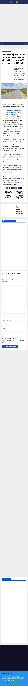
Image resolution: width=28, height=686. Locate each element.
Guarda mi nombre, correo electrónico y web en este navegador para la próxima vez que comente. (13, 340)
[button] (23, 43)
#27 (24, 71)
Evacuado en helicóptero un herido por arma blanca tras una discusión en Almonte (9, 194)
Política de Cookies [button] (6, 683)
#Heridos (23, 75)
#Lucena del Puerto (19, 79)
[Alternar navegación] (13, 44)
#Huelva (17, 77)
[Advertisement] (14, 27)
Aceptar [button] (14, 682)
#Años (23, 73)
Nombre (5, 312)
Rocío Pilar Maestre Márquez (18, 69)
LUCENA (9, 51)
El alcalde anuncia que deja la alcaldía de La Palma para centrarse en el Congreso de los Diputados (19, 195)
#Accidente (18, 73)
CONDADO (5, 51)
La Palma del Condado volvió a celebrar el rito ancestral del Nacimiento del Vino (14, 112)
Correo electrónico (7, 320)
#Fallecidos (17, 75)
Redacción (5, 234)
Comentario (5, 284)
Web (3, 328)
